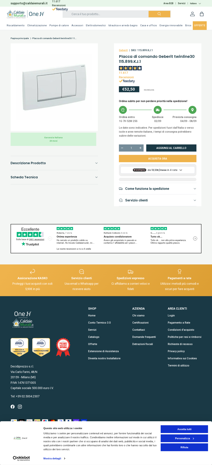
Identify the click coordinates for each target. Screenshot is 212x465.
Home (91, 315)
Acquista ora (157, 158)
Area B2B (168, 3)
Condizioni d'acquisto (181, 329)
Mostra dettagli (52, 458)
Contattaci (138, 329)
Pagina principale (20, 38)
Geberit (123, 50)
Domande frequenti (144, 337)
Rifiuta (184, 447)
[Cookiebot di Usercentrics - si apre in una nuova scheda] (21, 458)
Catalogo (93, 337)
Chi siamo (138, 315)
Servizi (182, 3)
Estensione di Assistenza (103, 351)
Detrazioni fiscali (142, 344)
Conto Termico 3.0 (99, 322)
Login (171, 315)
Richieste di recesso (180, 344)
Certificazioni (140, 322)
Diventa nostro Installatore (104, 358)
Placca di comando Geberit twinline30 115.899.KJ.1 (54, 38)
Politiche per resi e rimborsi (184, 337)
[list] (54, 87)
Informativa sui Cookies (182, 358)
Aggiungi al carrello (171, 148)
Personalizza (182, 438)
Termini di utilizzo (178, 365)
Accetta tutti (184, 429)
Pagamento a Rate (179, 322)
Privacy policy (176, 351)
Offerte (92, 344)
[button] (201, 14)
